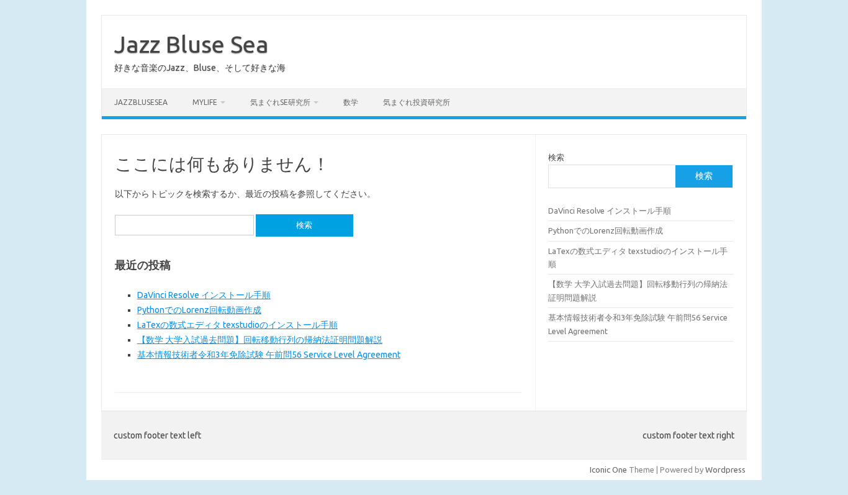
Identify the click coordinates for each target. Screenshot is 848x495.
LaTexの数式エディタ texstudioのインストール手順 (237, 325)
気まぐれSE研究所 (280, 102)
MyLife (204, 102)
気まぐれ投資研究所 (416, 102)
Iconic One (608, 469)
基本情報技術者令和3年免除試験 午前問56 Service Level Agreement (268, 355)
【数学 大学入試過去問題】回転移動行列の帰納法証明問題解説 (259, 340)
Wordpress (725, 469)
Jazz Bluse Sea (191, 44)
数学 (350, 102)
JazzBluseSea (141, 102)
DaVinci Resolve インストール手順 (204, 295)
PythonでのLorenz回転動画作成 (199, 310)
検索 (556, 157)
